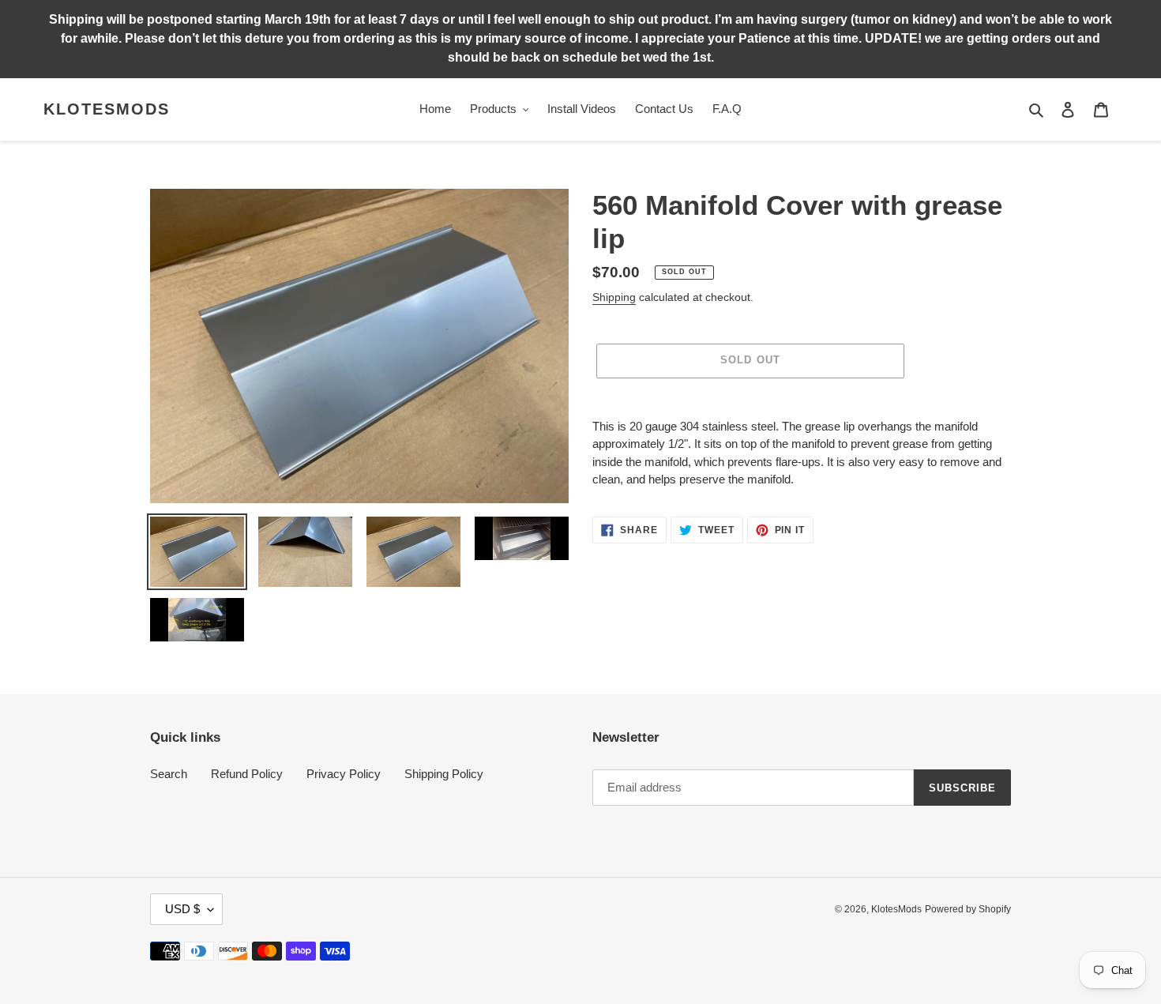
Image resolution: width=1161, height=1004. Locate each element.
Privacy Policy (343, 773)
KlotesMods (106, 109)
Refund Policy (247, 773)
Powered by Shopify (968, 909)
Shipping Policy (443, 773)
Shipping (614, 297)
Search (168, 773)
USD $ (182, 909)
